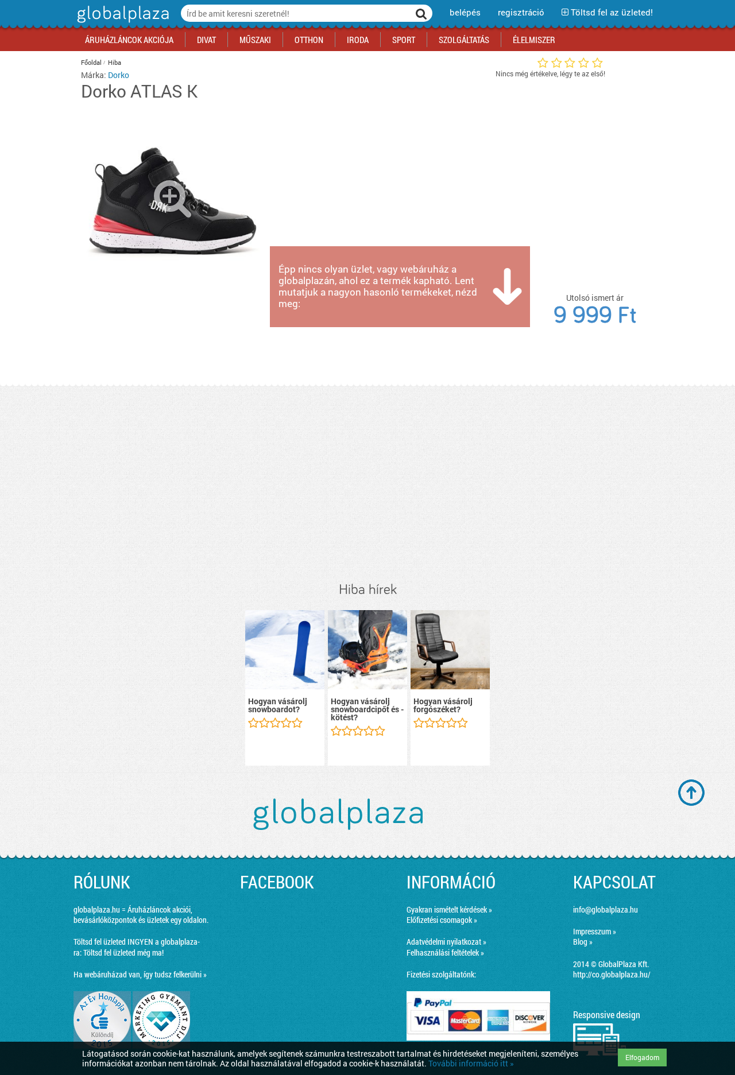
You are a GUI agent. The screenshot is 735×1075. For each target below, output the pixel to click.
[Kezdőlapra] (121, 22)
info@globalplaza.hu (605, 909)
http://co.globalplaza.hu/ (612, 974)
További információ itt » (471, 1063)
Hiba (114, 62)
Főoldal (91, 62)
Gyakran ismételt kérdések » (449, 909)
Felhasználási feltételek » (445, 952)
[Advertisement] (367, 484)
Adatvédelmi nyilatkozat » (446, 941)
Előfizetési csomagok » (442, 919)
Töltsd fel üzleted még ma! (123, 952)
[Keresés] (421, 13)
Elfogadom (642, 1057)
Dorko (118, 74)
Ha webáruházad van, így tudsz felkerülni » (140, 974)
